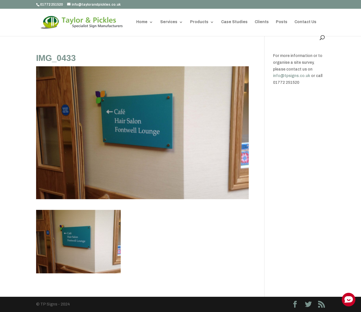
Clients (262, 22)
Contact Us (305, 22)
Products (199, 22)
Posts (281, 22)
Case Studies (234, 22)
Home (142, 22)
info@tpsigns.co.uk (291, 76)
